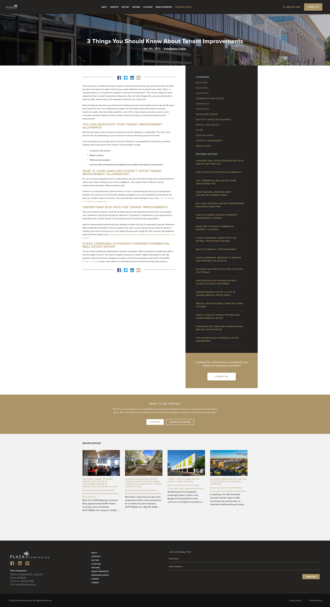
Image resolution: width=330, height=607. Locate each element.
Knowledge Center (183, 7)
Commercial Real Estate (210, 98)
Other (199, 130)
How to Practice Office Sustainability (219, 172)
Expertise (114, 7)
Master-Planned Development (213, 119)
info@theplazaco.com (26, 584)
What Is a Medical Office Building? (216, 249)
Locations (147, 7)
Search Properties (164, 7)
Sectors (125, 7)
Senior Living (203, 146)
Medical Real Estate (207, 125)
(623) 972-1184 (293, 7)
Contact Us (313, 7)
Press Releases (204, 135)
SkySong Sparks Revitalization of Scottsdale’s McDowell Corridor (228, 481)
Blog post (202, 82)
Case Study (202, 93)
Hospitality (202, 103)
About (104, 7)
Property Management (209, 140)
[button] (119, 78)
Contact (95, 579)
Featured (136, 7)
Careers (95, 583)
